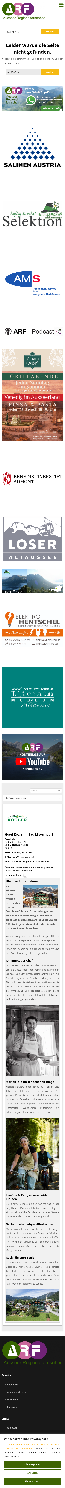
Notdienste (13, 1399)
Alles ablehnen (32, 1481)
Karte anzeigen (13, 875)
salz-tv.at (12, 1427)
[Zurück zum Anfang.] (25, 875)
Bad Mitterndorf (13, 844)
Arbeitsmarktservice (18, 1391)
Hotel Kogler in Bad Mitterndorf (33, 861)
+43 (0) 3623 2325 (23, 852)
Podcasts (12, 1407)
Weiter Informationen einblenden (29, 869)
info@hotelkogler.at (23, 856)
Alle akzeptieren (32, 1464)
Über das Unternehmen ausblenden (24, 867)
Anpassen (32, 1472)
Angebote (12, 1384)
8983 (25, 844)
